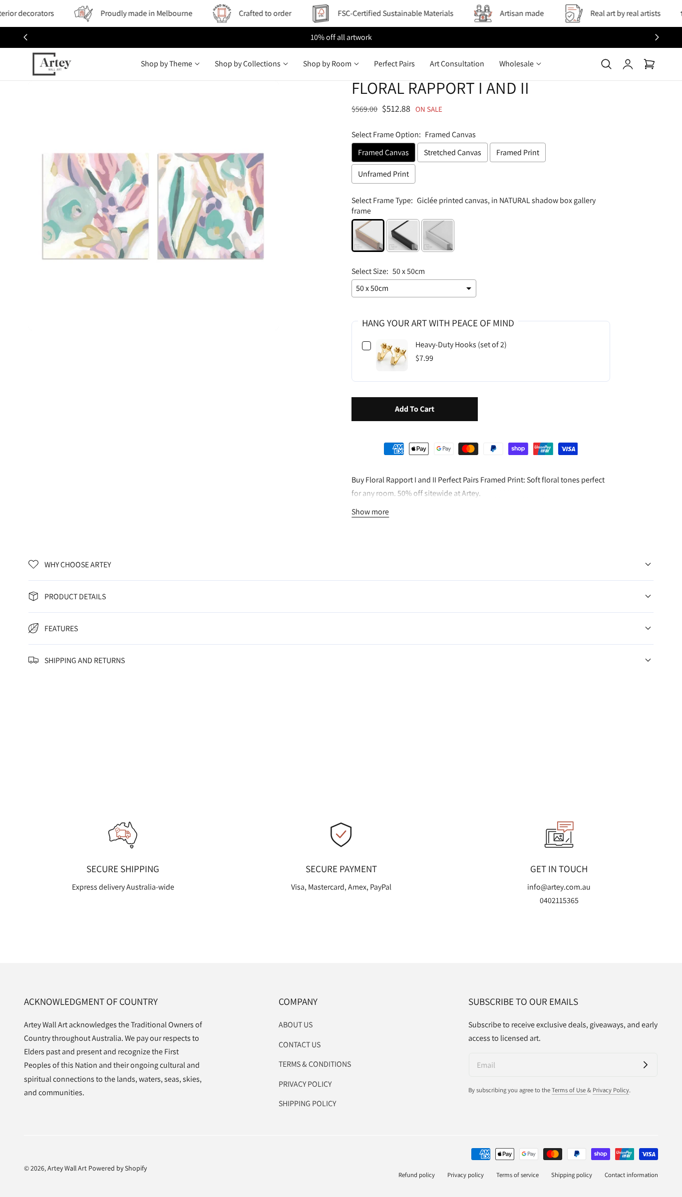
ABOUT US (296, 1024)
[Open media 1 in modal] (260, 99)
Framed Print (517, 152)
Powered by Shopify (117, 1168)
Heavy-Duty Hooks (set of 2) (461, 344)
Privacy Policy (611, 1090)
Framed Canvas (383, 152)
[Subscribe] (645, 1064)
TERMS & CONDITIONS (315, 1064)
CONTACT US (300, 1044)
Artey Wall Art (67, 1168)
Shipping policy (571, 1175)
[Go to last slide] (25, 37)
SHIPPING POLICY (307, 1103)
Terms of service (517, 1175)
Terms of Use (569, 1090)
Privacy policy (465, 1175)
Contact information (631, 1175)
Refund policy (416, 1175)
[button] (606, 63)
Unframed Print (383, 174)
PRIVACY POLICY (305, 1084)
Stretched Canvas (452, 152)
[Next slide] (657, 37)
